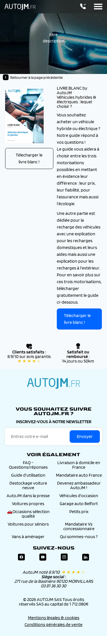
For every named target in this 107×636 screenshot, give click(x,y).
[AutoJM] (20, 7)
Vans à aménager (28, 536)
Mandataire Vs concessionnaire (78, 526)
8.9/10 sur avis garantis (29, 359)
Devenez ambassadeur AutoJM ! (79, 485)
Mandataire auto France (79, 475)
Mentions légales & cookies (53, 617)
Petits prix (78, 511)
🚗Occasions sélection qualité (28, 514)
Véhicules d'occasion (78, 495)
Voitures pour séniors (28, 524)
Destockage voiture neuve (28, 485)
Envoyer (85, 436)
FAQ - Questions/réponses (28, 465)
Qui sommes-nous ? (79, 536)
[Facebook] (21, 557)
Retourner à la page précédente (36, 77)
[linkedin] (85, 557)
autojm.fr (53, 383)
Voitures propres (28, 503)
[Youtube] (42, 557)
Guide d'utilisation (28, 475)
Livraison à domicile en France (78, 465)
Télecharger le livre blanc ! (29, 158)
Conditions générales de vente (53, 624)
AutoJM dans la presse (28, 495)
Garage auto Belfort (79, 503)
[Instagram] (64, 557)
